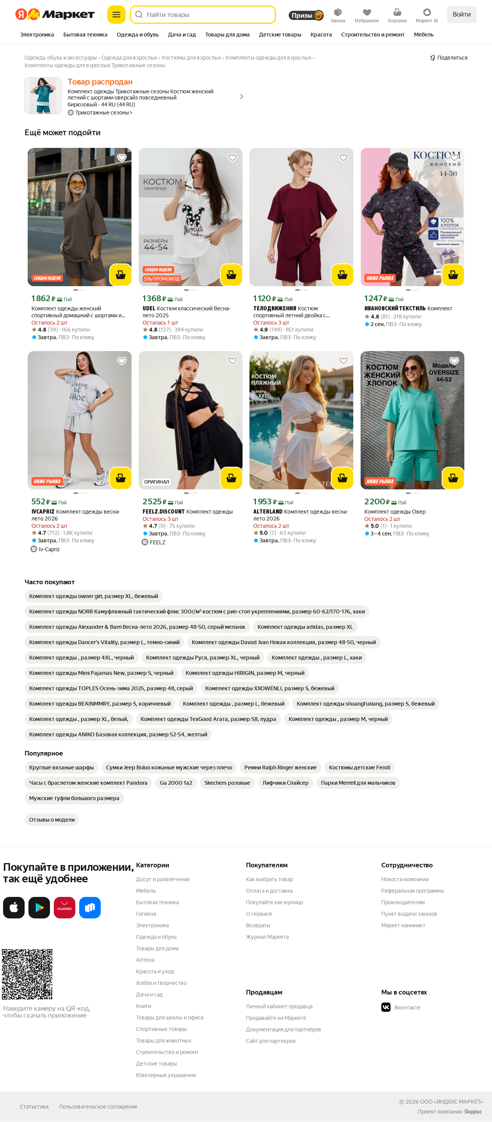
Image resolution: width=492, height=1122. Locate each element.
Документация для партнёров (283, 1029)
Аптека (145, 960)
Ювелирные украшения (166, 1075)
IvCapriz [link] (43, 512)
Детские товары (156, 1064)
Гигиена (146, 914)
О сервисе (259, 914)
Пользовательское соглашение (98, 1107)
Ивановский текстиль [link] (395, 309)
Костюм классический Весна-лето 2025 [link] (187, 311)
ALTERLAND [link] (268, 512)
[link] (94, 596)
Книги (143, 1006)
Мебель (146, 891)
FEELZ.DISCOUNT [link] (164, 512)
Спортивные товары (161, 1029)
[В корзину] (120, 275)
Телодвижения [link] (274, 309)
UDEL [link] (149, 309)
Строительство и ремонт (167, 1052)
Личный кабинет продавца (279, 1006)
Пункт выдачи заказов (409, 914)
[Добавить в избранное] (121, 157)
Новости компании (405, 879)
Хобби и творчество (161, 983)
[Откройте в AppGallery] (64, 917)
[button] (435, 1008)
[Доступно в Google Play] (39, 917)
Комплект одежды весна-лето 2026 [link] (76, 515)
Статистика (34, 1107)
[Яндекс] (473, 1112)
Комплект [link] (408, 308)
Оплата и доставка (269, 891)
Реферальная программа (412, 891)
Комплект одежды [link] (188, 512)
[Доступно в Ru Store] (90, 917)
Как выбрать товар (269, 879)
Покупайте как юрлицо (274, 902)
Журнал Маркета (267, 937)
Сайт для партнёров (271, 1041)
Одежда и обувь (156, 937)
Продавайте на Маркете (276, 1018)
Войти (462, 14)
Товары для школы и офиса (169, 1017)
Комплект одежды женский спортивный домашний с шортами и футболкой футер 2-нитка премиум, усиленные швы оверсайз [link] (77, 312)
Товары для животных (163, 1040)
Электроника (152, 925)
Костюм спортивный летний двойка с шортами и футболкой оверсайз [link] (293, 312)
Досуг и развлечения (162, 879)
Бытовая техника (157, 902)
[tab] (37, 35)
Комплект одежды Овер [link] (395, 512)
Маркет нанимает (403, 925)
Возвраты (258, 925)
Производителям (403, 902)
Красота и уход (155, 971)
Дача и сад (149, 994)
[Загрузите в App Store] (14, 917)
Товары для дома (157, 948)
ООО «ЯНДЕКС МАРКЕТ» (451, 1102)
